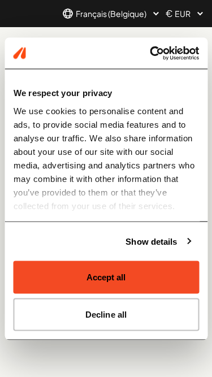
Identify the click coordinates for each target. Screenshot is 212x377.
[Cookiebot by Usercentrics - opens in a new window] (151, 53)
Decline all (106, 314)
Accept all (106, 277)
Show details (151, 241)
